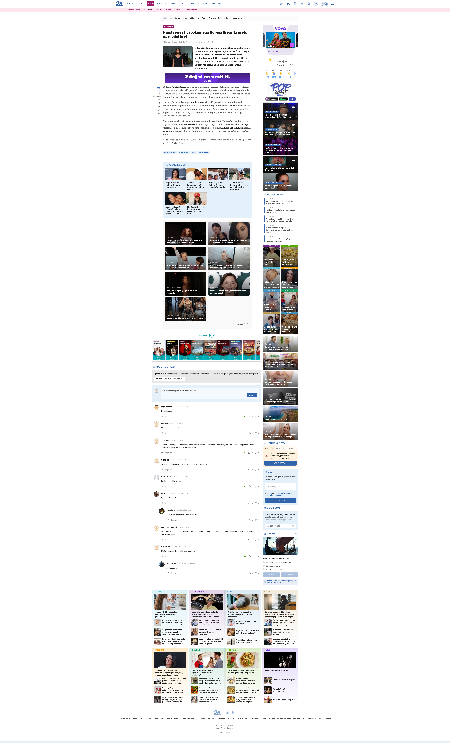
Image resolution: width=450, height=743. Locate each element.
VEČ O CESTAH (280, 463)
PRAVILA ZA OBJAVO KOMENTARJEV (169, 379)
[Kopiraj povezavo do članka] (159, 113)
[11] (249, 350)
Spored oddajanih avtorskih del (291, 718)
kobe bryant (184, 152)
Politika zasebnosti (220, 718)
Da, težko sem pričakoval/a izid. (278, 562)
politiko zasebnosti (274, 495)
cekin (268, 592)
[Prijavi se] (316, 4)
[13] (223, 350)
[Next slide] (257, 336)
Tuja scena (148, 10)
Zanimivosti (192, 10)
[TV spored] (295, 4)
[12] (236, 350)
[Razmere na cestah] (302, 4)
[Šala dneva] (292, 526)
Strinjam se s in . (279, 494)
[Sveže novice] (165, 18)
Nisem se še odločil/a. (274, 569)
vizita (231, 592)
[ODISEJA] (206, 335)
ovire (292, 449)
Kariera (156, 718)
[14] (210, 350)
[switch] (324, 4)
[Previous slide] (253, 336)
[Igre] (288, 4)
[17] (172, 350)
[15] (197, 350)
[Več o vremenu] (294, 73)
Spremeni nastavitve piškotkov (196, 718)
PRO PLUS (147, 718)
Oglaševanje (124, 718)
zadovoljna (198, 592)
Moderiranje (166, 718)
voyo (268, 650)
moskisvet (160, 650)
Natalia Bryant (170, 152)
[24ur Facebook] (227, 713)
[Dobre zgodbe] (281, 4)
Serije (159, 10)
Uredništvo (137, 718)
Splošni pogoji (237, 718)
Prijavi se (251, 395)
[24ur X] (233, 713)
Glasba (169, 10)
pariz (194, 152)
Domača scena (133, 10)
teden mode (204, 152)
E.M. (159, 93)
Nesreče (268, 449)
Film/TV (179, 10)
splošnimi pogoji (284, 493)
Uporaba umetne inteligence (319, 718)
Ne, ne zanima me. (273, 566)
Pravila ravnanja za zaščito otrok (260, 718)
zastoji (280, 449)
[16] (185, 350)
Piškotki (177, 718)
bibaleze (159, 592)
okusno (232, 650)
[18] (159, 350)
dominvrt (197, 650)
